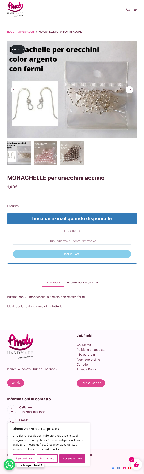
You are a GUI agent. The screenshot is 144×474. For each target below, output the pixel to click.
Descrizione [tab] (53, 282)
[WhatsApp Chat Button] (9, 464)
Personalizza (24, 458)
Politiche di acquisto (91, 349)
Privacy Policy (87, 369)
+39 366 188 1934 (32, 412)
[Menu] (135, 9)
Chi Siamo (84, 345)
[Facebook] (118, 468)
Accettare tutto (72, 458)
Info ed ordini (86, 354)
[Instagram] (124, 468)
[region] (49, 445)
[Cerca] (128, 9)
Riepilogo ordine (88, 359)
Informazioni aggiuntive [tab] (82, 282)
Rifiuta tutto (47, 458)
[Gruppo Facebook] (113, 468)
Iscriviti (15, 382)
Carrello (82, 364)
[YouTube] (129, 468)
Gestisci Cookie (90, 383)
